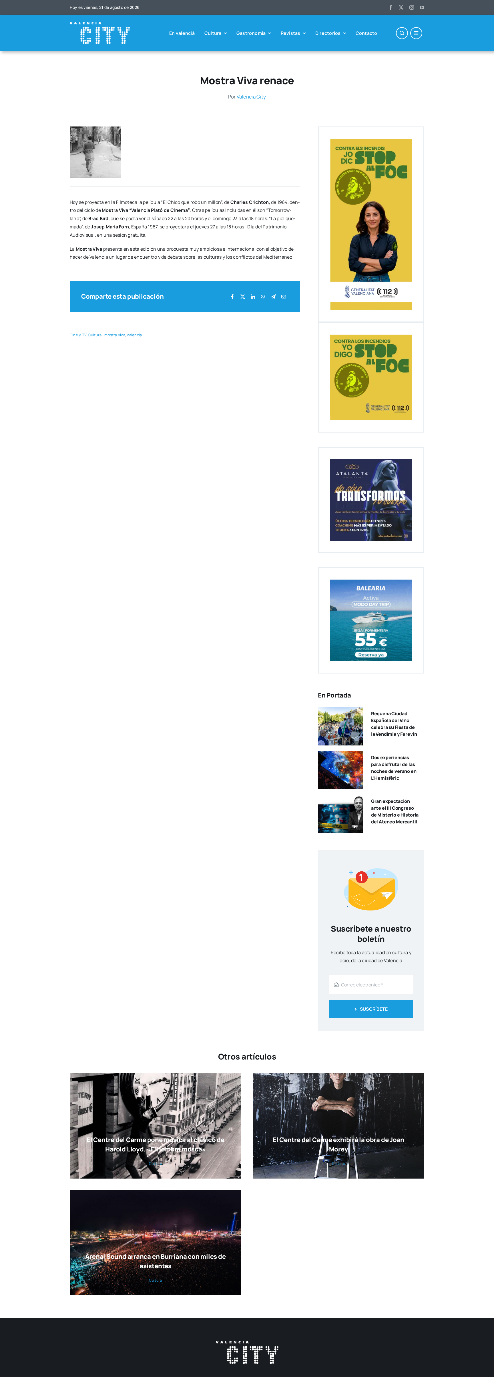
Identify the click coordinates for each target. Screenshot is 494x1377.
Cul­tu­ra (95, 334)
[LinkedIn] (253, 297)
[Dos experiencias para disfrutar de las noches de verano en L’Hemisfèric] (340, 755)
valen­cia (134, 334)
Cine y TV (78, 334)
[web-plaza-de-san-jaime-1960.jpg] (95, 129)
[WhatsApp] (263, 297)
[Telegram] (273, 297)
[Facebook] (232, 297)
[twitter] (401, 7)
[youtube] (422, 7)
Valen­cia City (251, 96)
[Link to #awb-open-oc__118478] (402, 33)
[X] (243, 297)
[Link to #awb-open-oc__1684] (416, 33)
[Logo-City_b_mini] (100, 24)
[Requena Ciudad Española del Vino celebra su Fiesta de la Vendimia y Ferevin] (340, 711)
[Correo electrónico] (283, 297)
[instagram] (411, 7)
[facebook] (391, 7)
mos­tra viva (114, 334)
